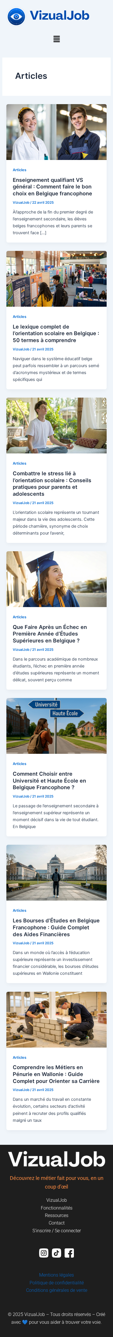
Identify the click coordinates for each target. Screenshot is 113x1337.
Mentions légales (56, 1275)
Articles (19, 170)
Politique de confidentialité (57, 1282)
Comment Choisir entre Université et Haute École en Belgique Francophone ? (49, 780)
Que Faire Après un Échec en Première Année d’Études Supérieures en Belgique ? (50, 634)
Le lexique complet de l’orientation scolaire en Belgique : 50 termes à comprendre (56, 333)
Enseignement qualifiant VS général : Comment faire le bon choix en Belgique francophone (52, 187)
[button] (56, 39)
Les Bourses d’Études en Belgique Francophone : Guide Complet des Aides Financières (56, 927)
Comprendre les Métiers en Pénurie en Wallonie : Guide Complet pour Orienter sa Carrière (56, 1074)
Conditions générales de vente (56, 1290)
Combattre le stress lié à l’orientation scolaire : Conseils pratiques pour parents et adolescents (52, 483)
